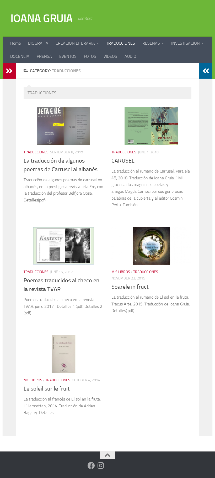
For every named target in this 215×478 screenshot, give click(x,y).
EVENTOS (68, 56)
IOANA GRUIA (41, 18)
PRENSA (44, 56)
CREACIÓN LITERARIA (75, 43)
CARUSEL (123, 160)
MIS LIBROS (120, 272)
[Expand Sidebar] (9, 71)
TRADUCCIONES (120, 43)
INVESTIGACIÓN (185, 43)
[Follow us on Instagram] (100, 465)
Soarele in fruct (130, 286)
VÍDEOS (110, 56)
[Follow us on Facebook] (91, 465)
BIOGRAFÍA (38, 43)
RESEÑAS (151, 43)
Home (15, 43)
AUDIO (130, 56)
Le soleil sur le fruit (47, 388)
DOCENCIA (19, 56)
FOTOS (90, 56)
